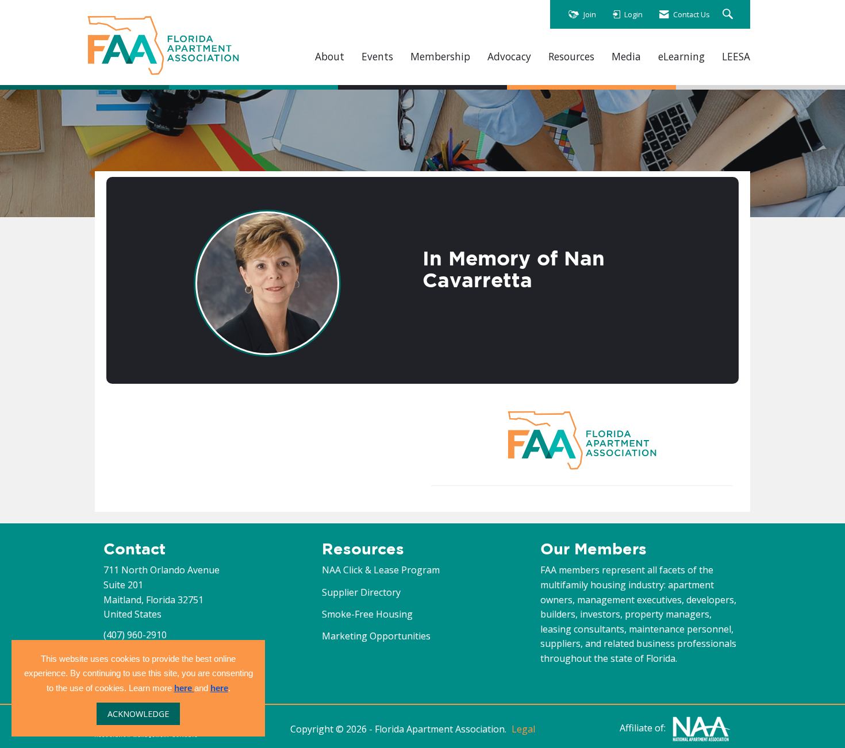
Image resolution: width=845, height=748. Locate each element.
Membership (440, 56)
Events (377, 56)
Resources (571, 56)
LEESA (736, 56)
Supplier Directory (361, 592)
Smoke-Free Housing (367, 614)
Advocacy (509, 56)
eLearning (681, 56)
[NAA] (701, 728)
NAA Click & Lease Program (381, 570)
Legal (523, 729)
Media (626, 56)
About (329, 56)
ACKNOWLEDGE (138, 713)
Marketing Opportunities (376, 636)
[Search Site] (729, 15)
